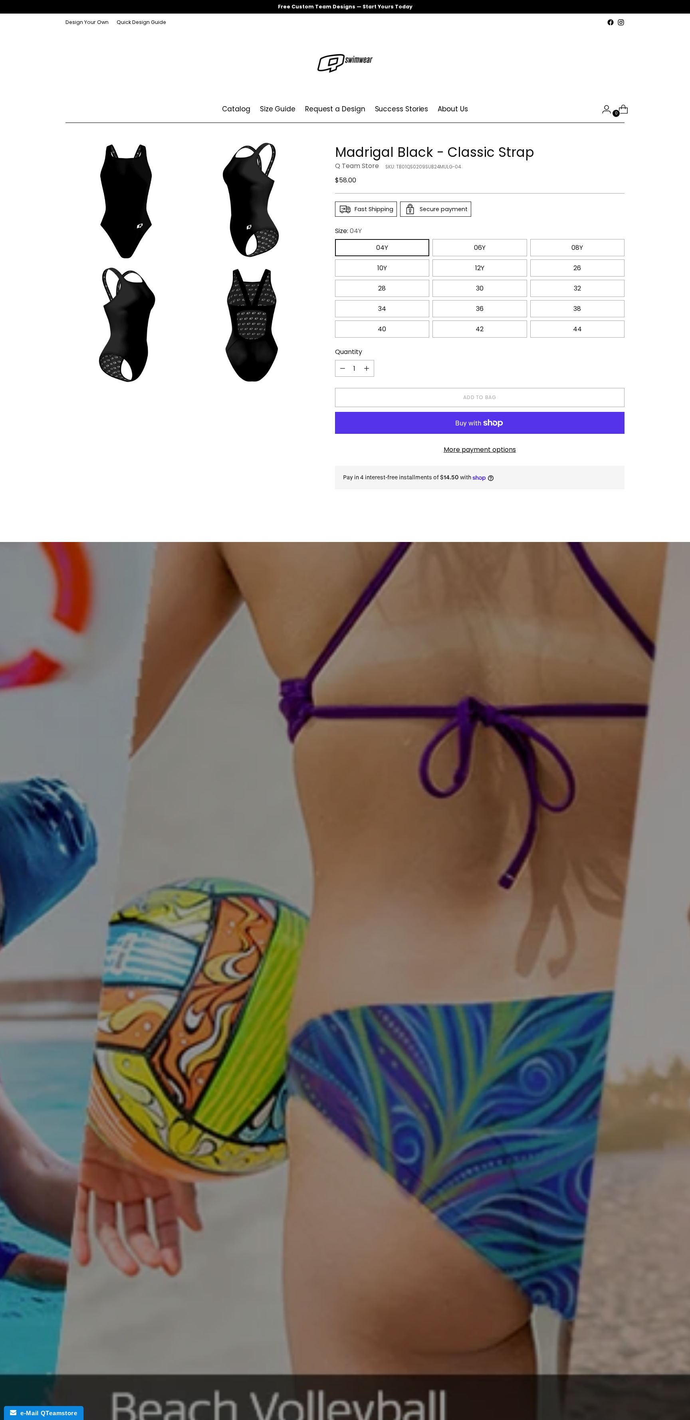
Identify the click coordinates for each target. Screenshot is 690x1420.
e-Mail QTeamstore (46, 1413)
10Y (382, 268)
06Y (480, 247)
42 (480, 329)
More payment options (480, 449)
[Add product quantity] (366, 368)
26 (577, 268)
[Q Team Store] (345, 62)
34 (382, 308)
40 (382, 329)
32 (577, 288)
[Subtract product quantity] (342, 368)
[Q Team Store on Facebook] (610, 22)
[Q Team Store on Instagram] (621, 22)
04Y (382, 247)
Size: (348, 230)
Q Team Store (357, 165)
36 (480, 308)
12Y (479, 268)
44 (577, 329)
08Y (577, 247)
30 (480, 288)
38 (577, 308)
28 (382, 288)
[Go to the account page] (603, 109)
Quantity (348, 351)
